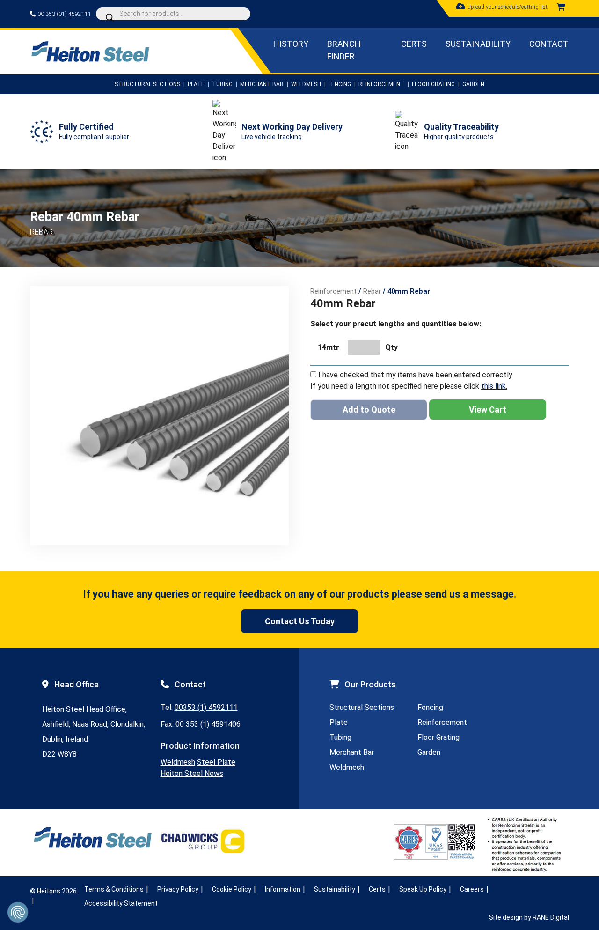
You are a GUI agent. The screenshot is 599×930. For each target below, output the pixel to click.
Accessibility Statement (121, 903)
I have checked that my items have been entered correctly (415, 374)
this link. (494, 386)
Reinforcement (381, 84)
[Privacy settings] (18, 912)
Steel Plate (216, 762)
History (290, 44)
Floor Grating (433, 84)
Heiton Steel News (192, 773)
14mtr (328, 347)
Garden (473, 84)
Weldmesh (306, 84)
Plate (196, 84)
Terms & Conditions (114, 889)
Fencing (340, 84)
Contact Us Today (300, 621)
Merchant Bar (262, 84)
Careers (472, 889)
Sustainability (478, 44)
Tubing (222, 84)
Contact (549, 44)
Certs (414, 44)
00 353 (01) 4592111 (64, 14)
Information (282, 889)
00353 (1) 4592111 (206, 707)
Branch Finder (343, 50)
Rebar (372, 291)
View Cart (487, 409)
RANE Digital (551, 917)
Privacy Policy (177, 889)
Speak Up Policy (422, 889)
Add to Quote (369, 409)
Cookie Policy (231, 889)
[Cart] (561, 7)
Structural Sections (147, 84)
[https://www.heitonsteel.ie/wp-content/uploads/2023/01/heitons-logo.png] (90, 59)
